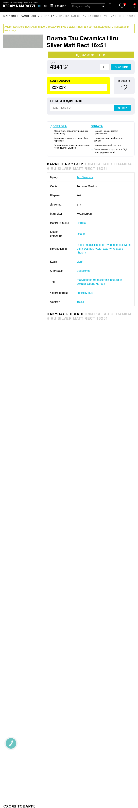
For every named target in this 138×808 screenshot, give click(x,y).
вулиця (110, 245)
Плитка (81, 223)
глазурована (84, 280)
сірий (80, 261)
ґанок (80, 245)
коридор (118, 248)
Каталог (60, 6)
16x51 (80, 302)
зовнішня (99, 245)
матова (100, 284)
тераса (88, 245)
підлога (81, 252)
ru (45, 6)
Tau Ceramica (85, 177)
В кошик (121, 67)
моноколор (83, 271)
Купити (122, 108)
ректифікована (86, 284)
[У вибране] (124, 87)
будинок (89, 248)
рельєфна (116, 280)
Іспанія (81, 234)
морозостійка (101, 280)
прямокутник (85, 293)
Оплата (97, 126)
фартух (107, 248)
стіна (80, 248)
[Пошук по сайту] (103, 6)
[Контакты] (111, 6)
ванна (119, 245)
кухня (127, 245)
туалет (98, 248)
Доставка (58, 126)
